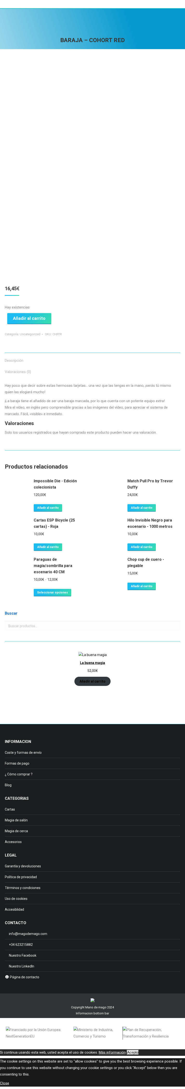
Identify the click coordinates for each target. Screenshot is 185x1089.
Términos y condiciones (22, 888)
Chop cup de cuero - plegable (145, 562)
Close (4, 1083)
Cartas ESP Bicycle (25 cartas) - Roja (54, 523)
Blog (8, 785)
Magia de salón (16, 820)
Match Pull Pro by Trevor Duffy (150, 484)
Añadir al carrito (29, 318)
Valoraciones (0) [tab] (18, 372)
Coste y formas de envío (23, 752)
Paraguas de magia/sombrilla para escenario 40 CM (53, 565)
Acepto (132, 1052)
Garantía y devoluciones (23, 866)
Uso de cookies (16, 899)
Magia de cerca (16, 831)
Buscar (175, 626)
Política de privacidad (21, 877)
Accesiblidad (14, 909)
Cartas (10, 809)
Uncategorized (30, 334)
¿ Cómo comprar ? (19, 774)
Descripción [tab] (14, 360)
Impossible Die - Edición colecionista (55, 484)
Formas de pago (17, 763)
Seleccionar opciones (52, 592)
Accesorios (13, 842)
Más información (112, 1052)
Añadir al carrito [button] (48, 507)
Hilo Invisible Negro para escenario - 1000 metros (149, 523)
